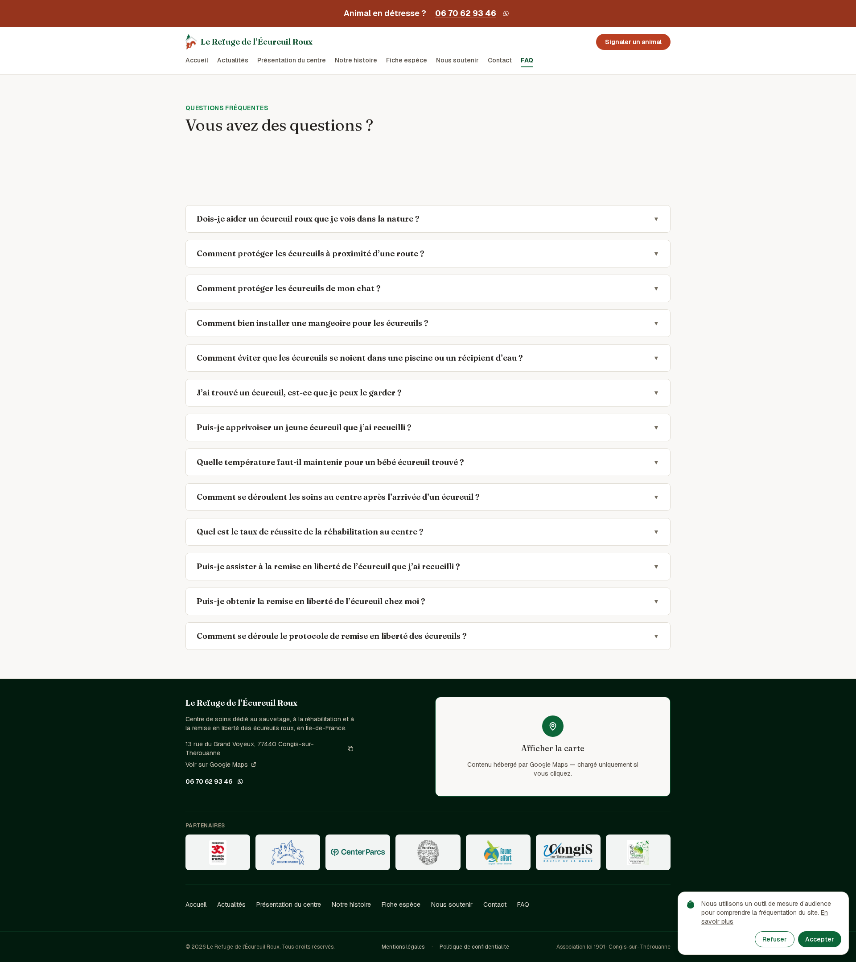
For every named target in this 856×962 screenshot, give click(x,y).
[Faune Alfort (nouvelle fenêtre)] (498, 852)
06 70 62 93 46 (465, 13)
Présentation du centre (291, 60)
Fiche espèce (406, 60)
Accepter (819, 939)
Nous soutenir (457, 60)
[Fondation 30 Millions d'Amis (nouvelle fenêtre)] (217, 852)
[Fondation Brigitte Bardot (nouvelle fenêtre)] (287, 852)
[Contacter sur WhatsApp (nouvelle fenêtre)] (506, 13)
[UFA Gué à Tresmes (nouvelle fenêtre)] (638, 852)
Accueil (196, 60)
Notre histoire (356, 60)
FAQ (527, 60)
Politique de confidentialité (474, 946)
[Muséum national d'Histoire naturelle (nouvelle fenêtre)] (427, 852)
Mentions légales (403, 946)
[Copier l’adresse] (350, 748)
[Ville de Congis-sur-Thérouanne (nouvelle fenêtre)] (568, 852)
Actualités (232, 60)
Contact (500, 60)
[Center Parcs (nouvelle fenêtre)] (357, 852)
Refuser (774, 939)
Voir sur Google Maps (216, 765)
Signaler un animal (633, 42)
